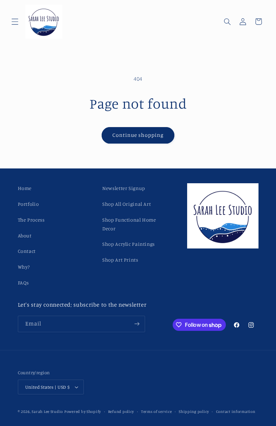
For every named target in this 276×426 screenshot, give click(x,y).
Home (25, 188)
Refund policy (121, 411)
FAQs (23, 282)
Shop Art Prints (120, 260)
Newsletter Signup (123, 188)
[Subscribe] (136, 324)
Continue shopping (138, 135)
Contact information (235, 411)
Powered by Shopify (82, 411)
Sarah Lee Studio (47, 411)
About (25, 235)
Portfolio (28, 204)
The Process (31, 220)
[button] (15, 21)
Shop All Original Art (126, 204)
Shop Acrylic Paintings (128, 244)
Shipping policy (194, 411)
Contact (27, 251)
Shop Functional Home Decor (129, 224)
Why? (24, 267)
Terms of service (156, 411)
